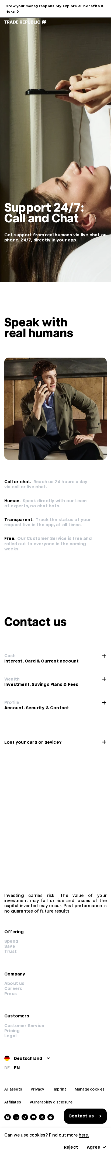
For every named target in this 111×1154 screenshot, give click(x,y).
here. (84, 1135)
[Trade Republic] (25, 22)
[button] (12, 1030)
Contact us (81, 1116)
